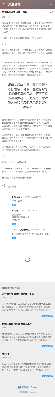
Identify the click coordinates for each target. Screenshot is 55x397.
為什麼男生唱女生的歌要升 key (18, 294)
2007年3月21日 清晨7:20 (28, 211)
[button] (51, 13)
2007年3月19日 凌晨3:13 (32, 197)
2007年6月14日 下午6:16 (40, 230)
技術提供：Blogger (29, 387)
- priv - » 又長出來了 (21, 230)
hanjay (15, 210)
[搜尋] (51, 5)
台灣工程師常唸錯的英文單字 (17, 324)
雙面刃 (5, 354)
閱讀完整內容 (47, 316)
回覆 (14, 205)
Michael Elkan (32, 392)
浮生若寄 (14, 4)
